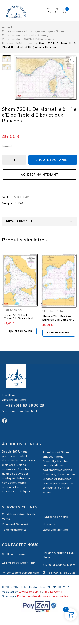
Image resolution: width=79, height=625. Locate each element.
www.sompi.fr (28, 591)
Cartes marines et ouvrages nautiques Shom (33, 31)
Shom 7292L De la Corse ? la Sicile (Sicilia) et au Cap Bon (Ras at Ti (20, 320)
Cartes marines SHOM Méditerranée (27, 39)
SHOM (19, 203)
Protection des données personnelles (42, 596)
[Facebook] (4, 420)
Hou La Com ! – (54, 591)
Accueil (7, 27)
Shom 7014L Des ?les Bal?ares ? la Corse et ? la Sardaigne (58, 319)
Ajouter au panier (52, 160)
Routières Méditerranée (18, 43)
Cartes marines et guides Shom (24, 35)
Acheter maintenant (39, 174)
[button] (72, 60)
